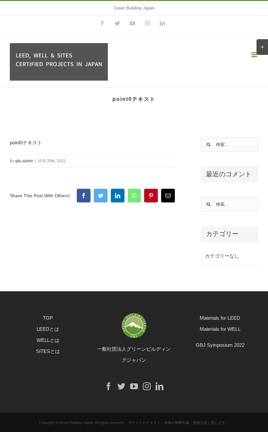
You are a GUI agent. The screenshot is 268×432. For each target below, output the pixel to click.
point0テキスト (26, 142)
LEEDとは (48, 329)
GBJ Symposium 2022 (220, 345)
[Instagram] (147, 386)
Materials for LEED (220, 318)
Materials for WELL (220, 329)
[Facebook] (108, 386)
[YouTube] (134, 386)
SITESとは (48, 351)
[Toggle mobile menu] (254, 54)
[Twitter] (121, 386)
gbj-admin (24, 161)
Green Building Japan (134, 8)
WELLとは (48, 340)
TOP (48, 318)
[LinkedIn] (159, 386)
